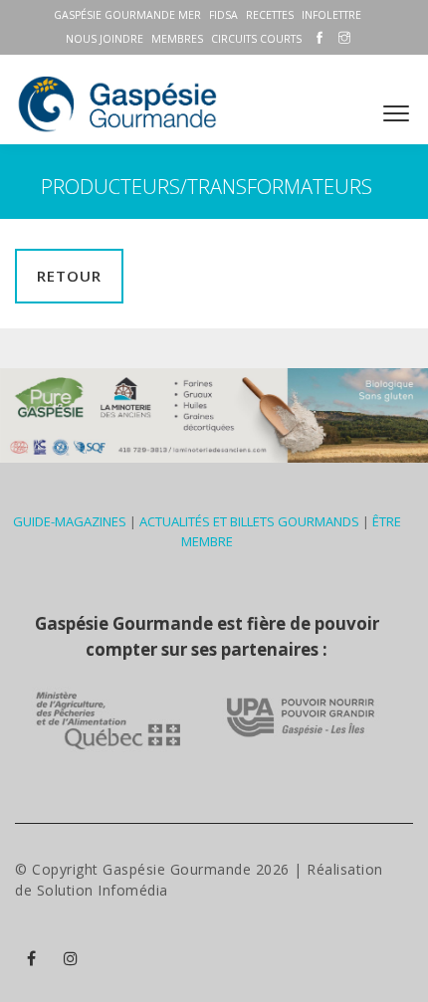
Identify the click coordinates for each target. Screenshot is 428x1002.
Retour (69, 276)
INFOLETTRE (331, 15)
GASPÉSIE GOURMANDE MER (127, 15)
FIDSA (223, 15)
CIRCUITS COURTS (256, 39)
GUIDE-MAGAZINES (69, 521)
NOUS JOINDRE (104, 39)
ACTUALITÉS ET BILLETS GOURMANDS (249, 521)
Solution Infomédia (102, 890)
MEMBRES (177, 39)
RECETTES (270, 15)
